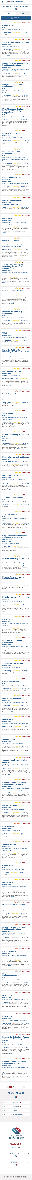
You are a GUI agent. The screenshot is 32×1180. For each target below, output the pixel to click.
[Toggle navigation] (3, 2)
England (17, 1103)
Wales (17, 1111)
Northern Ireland (17, 1115)
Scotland (17, 1107)
